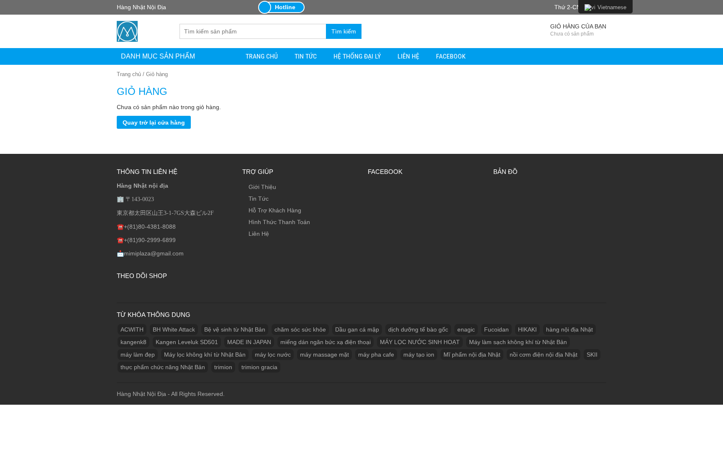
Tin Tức (306, 56)
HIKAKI (527, 329)
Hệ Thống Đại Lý (357, 56)
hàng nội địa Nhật (569, 329)
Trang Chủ (262, 56)
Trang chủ (129, 74)
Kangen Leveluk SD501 (187, 342)
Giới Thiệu (262, 187)
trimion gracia (259, 367)
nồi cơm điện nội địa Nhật (543, 354)
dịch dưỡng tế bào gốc (418, 329)
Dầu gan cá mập (357, 329)
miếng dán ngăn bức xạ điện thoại (325, 342)
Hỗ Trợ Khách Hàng (275, 210)
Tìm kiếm (343, 31)
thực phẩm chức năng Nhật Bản (162, 367)
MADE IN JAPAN (249, 342)
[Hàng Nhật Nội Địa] (127, 30)
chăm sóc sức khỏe (300, 329)
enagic (466, 329)
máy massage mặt (324, 354)
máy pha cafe (376, 354)
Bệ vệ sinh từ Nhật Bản (234, 329)
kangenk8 (133, 342)
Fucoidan (496, 329)
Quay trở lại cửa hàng (154, 122)
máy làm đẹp (137, 354)
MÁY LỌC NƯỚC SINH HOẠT (420, 342)
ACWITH (132, 329)
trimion (223, 367)
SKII (592, 354)
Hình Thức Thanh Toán (279, 222)
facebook (451, 56)
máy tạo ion (418, 354)
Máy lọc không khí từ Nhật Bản (205, 354)
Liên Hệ (408, 56)
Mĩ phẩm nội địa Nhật (472, 354)
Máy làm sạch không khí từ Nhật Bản (518, 342)
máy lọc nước (273, 354)
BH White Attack (174, 329)
